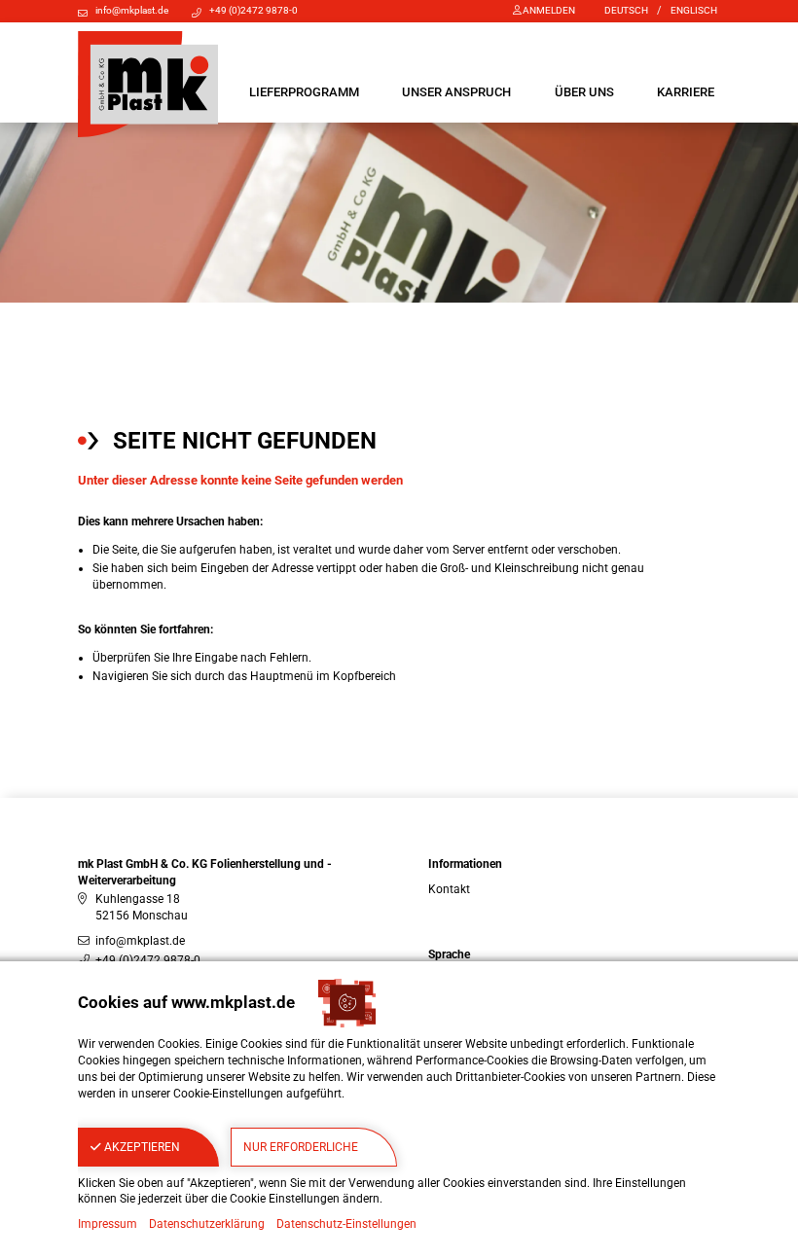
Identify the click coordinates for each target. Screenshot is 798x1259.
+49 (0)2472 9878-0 (253, 10)
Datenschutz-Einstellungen (346, 1224)
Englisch (694, 10)
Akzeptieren (140, 1147)
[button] (304, 92)
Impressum (107, 1224)
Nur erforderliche (300, 1147)
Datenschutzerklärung (207, 1224)
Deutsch (626, 10)
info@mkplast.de (131, 10)
